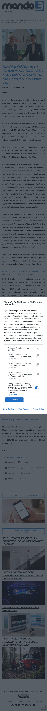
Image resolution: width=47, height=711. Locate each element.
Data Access (23, 409)
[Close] (41, 302)
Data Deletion (8, 409)
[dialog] (23, 355)
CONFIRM (14, 399)
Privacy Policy (38, 409)
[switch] (37, 355)
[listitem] (23, 349)
